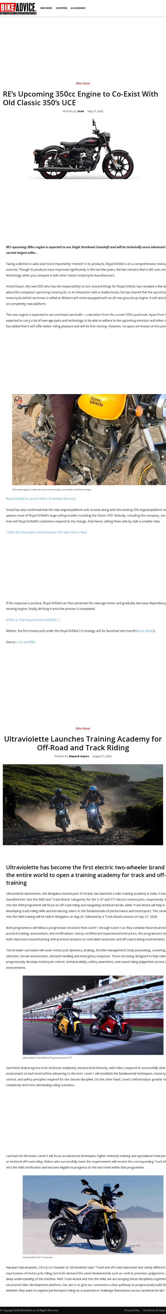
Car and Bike (26, 642)
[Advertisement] (83, 44)
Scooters (61, 8)
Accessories (78, 8)
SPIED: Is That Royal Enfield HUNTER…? (33, 620)
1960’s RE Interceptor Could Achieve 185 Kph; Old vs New (46, 532)
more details (145, 631)
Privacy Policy (131, 1310)
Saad (81, 111)
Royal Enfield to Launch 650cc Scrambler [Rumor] (40, 498)
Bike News (46, 8)
